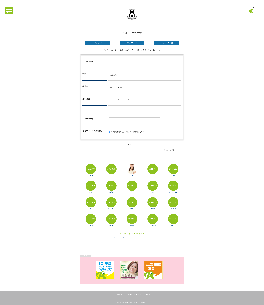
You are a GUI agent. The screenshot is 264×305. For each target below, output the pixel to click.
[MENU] (9, 9)
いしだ (173, 225)
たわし (132, 208)
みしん (111, 225)
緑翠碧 (153, 208)
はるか (91, 192)
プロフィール (98, 43)
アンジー (173, 208)
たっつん (90, 175)
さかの (153, 192)
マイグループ (132, 43)
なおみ (132, 175)
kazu (173, 175)
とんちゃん (111, 208)
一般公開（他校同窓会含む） (135, 132)
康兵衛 (132, 225)
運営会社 (148, 294)
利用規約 (120, 294)
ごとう (91, 225)
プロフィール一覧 (166, 43)
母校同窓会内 (116, 132)
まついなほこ (173, 192)
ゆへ (132, 192)
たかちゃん (152, 225)
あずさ (111, 192)
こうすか (152, 175)
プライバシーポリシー (134, 294)
